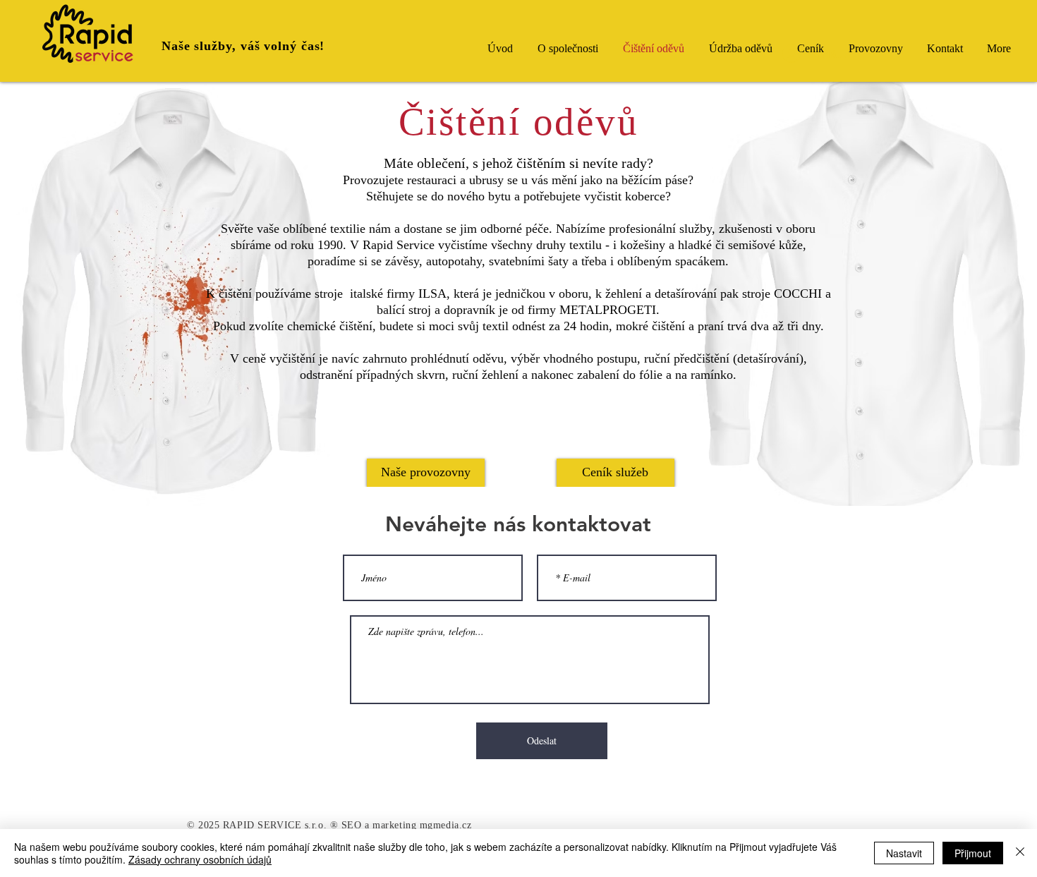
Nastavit (904, 853)
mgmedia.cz (446, 825)
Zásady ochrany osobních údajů (200, 859)
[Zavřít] (1020, 853)
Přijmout (972, 853)
